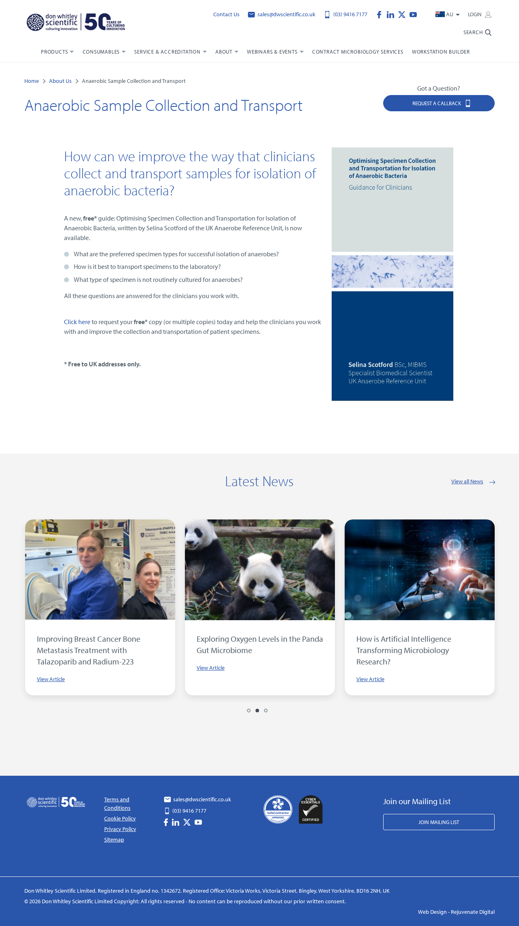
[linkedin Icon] (392, 14)
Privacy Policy (120, 829)
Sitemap (114, 839)
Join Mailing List (438, 822)
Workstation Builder (441, 51)
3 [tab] (266, 710)
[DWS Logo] (77, 23)
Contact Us (226, 14)
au (450, 14)
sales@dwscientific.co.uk (285, 14)
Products (54, 51)
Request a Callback (437, 103)
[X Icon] (404, 14)
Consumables (101, 51)
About (223, 51)
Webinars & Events (272, 51)
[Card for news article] (211, 569)
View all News (467, 481)
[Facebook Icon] (381, 14)
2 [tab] (257, 710)
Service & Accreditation (167, 51)
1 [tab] (249, 710)
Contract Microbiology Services (357, 51)
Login (475, 14)
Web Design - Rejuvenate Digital (456, 911)
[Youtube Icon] (413, 14)
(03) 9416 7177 (349, 14)
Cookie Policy (120, 818)
